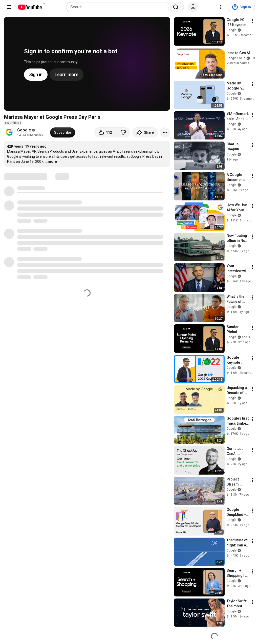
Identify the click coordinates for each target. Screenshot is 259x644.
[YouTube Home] (29, 7)
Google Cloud (236, 58)
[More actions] (165, 132)
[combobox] (118, 7)
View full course (238, 63)
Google (24, 130)
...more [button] (51, 161)
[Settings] (221, 7)
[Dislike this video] (123, 132)
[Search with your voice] (193, 7)
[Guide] (9, 7)
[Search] (176, 7)
